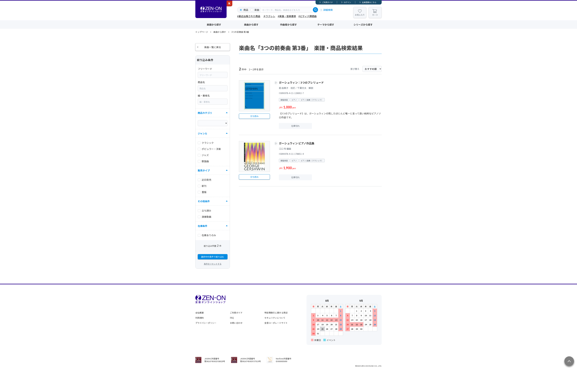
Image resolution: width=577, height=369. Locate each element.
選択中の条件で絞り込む (212, 256)
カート (375, 14)
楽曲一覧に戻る (212, 47)
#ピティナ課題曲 (307, 16)
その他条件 (204, 201)
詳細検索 (328, 10)
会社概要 (199, 312)
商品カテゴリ (205, 113)
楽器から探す (214, 24)
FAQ (232, 317)
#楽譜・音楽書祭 (287, 16)
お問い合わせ (236, 322)
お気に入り (360, 14)
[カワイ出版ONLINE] (229, 3)
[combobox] (287, 9)
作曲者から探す (288, 24)
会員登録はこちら (369, 2)
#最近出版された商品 (248, 16)
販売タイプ (204, 170)
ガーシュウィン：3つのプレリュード (301, 82)
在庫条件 (202, 226)
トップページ (201, 31)
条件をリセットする (212, 263)
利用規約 (199, 317)
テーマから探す (325, 24)
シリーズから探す (363, 24)
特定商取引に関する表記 (276, 312)
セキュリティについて (274, 317)
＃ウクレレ (269, 16)
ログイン (347, 2)
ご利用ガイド (327, 2)
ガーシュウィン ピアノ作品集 (296, 143)
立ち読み (254, 116)
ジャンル (202, 133)
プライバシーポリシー (205, 322)
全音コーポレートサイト (276, 322)
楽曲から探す (251, 24)
